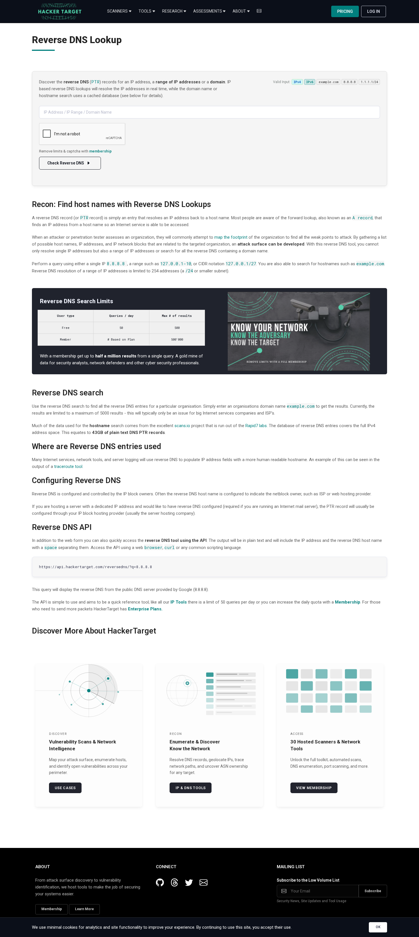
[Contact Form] (204, 883)
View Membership (314, 788)
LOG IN (373, 11)
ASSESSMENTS (207, 11)
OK (378, 927)
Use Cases (65, 788)
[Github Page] (162, 883)
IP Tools (178, 602)
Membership (347, 602)
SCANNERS (117, 11)
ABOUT (239, 11)
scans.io (182, 425)
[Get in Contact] (259, 11)
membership (100, 151)
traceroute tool (68, 466)
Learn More (84, 909)
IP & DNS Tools (191, 788)
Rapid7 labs (256, 425)
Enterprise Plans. (145, 609)
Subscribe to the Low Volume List (308, 880)
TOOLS (145, 11)
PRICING (345, 11)
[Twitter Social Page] (191, 883)
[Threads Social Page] (176, 883)
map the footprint (230, 237)
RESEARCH (172, 11)
